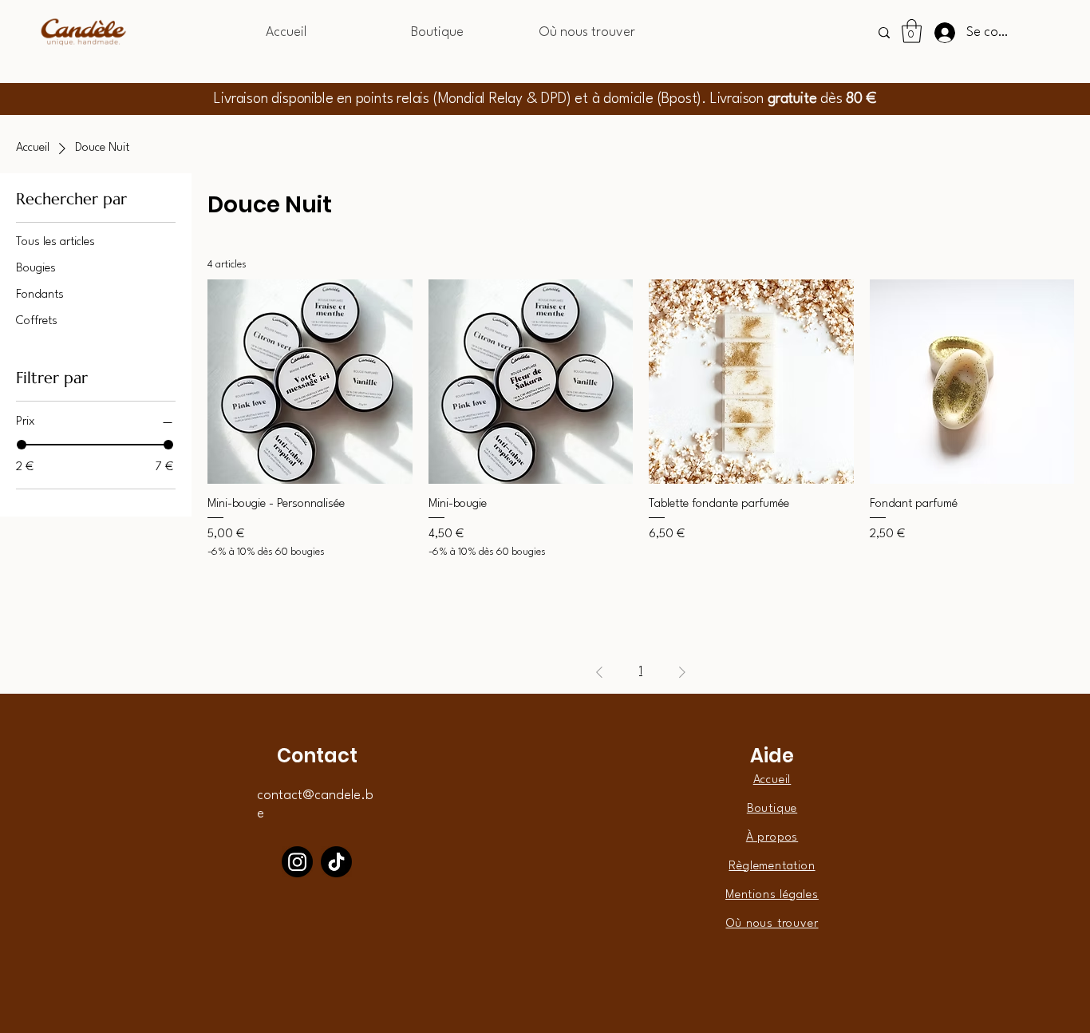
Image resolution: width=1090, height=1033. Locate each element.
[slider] (21, 444)
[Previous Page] (599, 672)
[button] (912, 31)
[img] (83, 45)
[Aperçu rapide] (310, 382)
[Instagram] (297, 861)
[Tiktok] (336, 861)
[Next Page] (682, 672)
